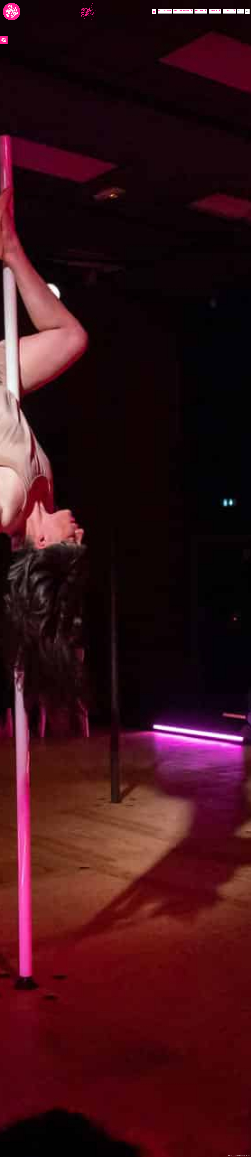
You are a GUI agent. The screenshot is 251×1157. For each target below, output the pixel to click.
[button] (4, 40)
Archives (228, 11)
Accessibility (164, 11)
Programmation (181, 11)
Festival (199, 11)
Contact (213, 11)
